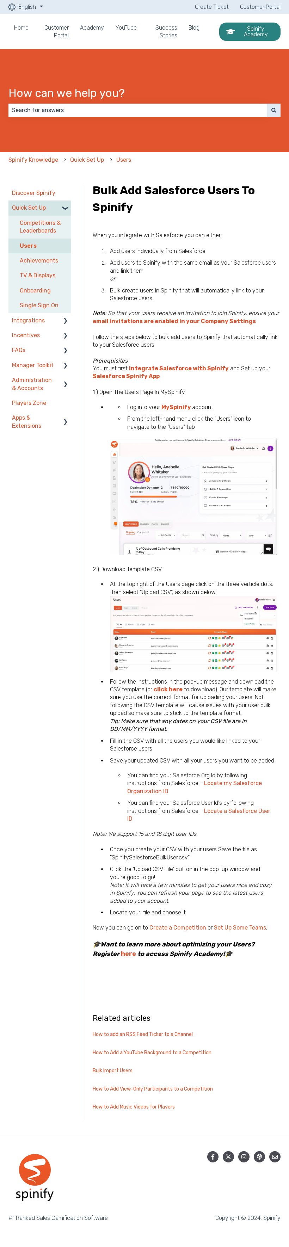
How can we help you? (66, 93)
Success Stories (166, 31)
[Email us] (275, 1156)
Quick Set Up (87, 159)
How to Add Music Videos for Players (134, 1107)
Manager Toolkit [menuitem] (33, 365)
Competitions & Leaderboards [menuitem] (40, 227)
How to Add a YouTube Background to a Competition (152, 1053)
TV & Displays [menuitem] (37, 275)
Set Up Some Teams (240, 927)
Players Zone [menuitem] (29, 403)
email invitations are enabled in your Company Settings (174, 321)
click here (168, 689)
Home (21, 27)
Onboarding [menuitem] (35, 290)
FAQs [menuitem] (18, 350)
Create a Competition (177, 927)
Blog (194, 27)
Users (123, 159)
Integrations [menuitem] (28, 320)
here (128, 954)
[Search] (274, 110)
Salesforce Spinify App (126, 376)
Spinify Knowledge (33, 159)
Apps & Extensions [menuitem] (26, 421)
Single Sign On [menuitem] (39, 305)
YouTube (126, 27)
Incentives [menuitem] (26, 335)
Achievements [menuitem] (39, 260)
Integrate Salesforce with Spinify (179, 368)
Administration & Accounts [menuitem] (32, 384)
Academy (92, 27)
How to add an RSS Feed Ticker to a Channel (143, 1034)
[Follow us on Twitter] (228, 1156)
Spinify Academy (256, 31)
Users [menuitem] (28, 245)
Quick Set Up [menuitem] (29, 207)
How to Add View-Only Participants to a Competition (153, 1089)
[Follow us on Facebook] (213, 1156)
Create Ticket (212, 7)
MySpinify (176, 407)
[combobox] (137, 110)
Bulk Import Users (113, 1071)
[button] (65, 208)
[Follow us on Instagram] (244, 1156)
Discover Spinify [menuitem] (33, 193)
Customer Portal (260, 7)
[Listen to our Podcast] (259, 1156)
